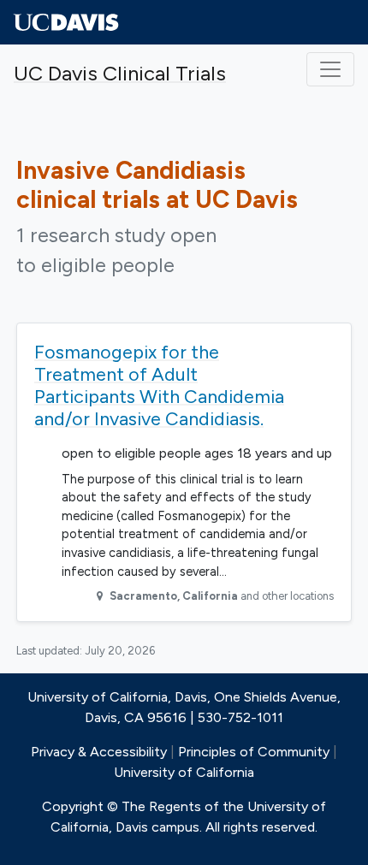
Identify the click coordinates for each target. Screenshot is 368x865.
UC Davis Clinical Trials (120, 73)
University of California (184, 772)
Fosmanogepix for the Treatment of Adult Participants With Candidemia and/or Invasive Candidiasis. (159, 385)
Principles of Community (253, 752)
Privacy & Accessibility (99, 752)
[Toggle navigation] (330, 69)
